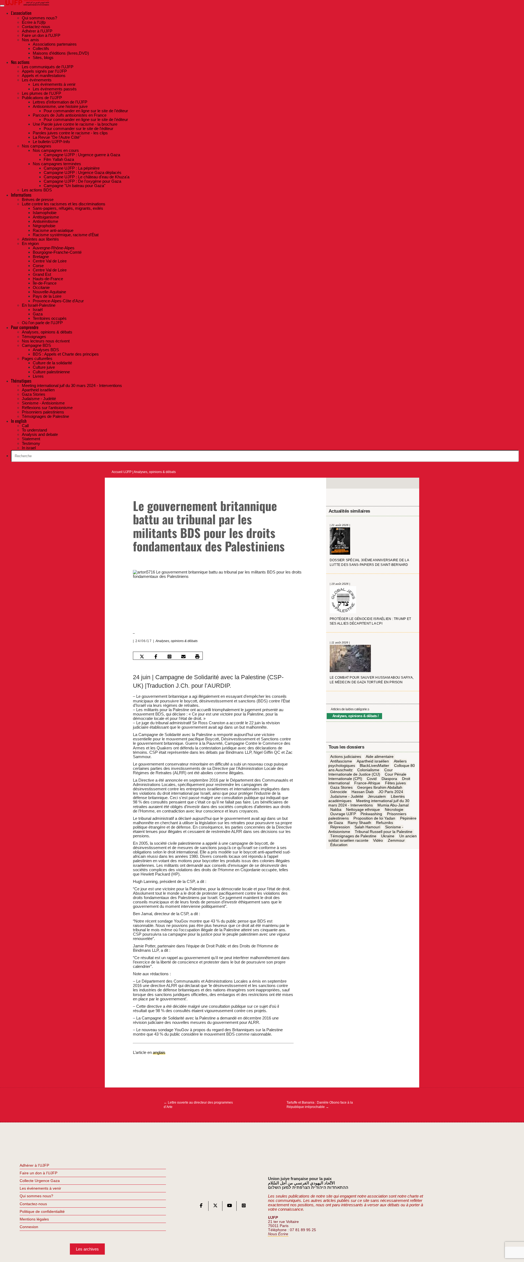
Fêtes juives (395, 783)
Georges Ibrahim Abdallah (379, 787)
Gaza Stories (341, 787)
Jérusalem (377, 796)
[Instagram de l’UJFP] (243, 1206)
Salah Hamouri (367, 827)
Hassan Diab (363, 792)
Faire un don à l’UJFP (38, 1173)
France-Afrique (367, 783)
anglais (159, 1052)
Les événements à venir (40, 1188)
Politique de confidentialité (42, 1211)
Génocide (338, 792)
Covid (372, 779)
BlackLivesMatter (374, 765)
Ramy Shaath (359, 823)
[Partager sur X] (142, 656)
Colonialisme (368, 770)
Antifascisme (341, 761)
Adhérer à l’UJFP (34, 1165)
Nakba (335, 810)
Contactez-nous (33, 1204)
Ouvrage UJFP (343, 814)
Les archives (87, 1249)
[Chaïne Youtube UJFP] (229, 1206)
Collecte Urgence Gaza (40, 1180)
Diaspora (389, 779)
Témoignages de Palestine (353, 836)
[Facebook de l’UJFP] (201, 1206)
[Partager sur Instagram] (169, 656)
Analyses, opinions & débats (155, 472)
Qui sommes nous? (36, 1196)
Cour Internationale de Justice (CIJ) (360, 772)
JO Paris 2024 (391, 792)
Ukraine (387, 836)
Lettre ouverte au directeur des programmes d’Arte (198, 1105)
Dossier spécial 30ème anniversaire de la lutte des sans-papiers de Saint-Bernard (369, 562)
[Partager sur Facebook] (155, 656)
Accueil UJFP (122, 472)
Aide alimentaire (380, 757)
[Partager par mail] (183, 656)
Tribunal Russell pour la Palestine (383, 831)
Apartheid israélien (373, 761)
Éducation (338, 845)
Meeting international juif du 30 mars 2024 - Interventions (369, 803)
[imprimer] (197, 656)
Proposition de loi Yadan (374, 818)
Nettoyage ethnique (363, 810)
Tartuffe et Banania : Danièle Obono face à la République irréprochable (320, 1105)
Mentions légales (34, 1219)
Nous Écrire (278, 1234)
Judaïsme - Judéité (346, 796)
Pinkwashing (371, 814)
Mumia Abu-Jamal (393, 805)
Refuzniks (384, 823)
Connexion (29, 1227)
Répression (340, 827)
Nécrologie (394, 810)
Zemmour (396, 840)
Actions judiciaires (345, 757)
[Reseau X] (215, 1206)
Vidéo (378, 840)
